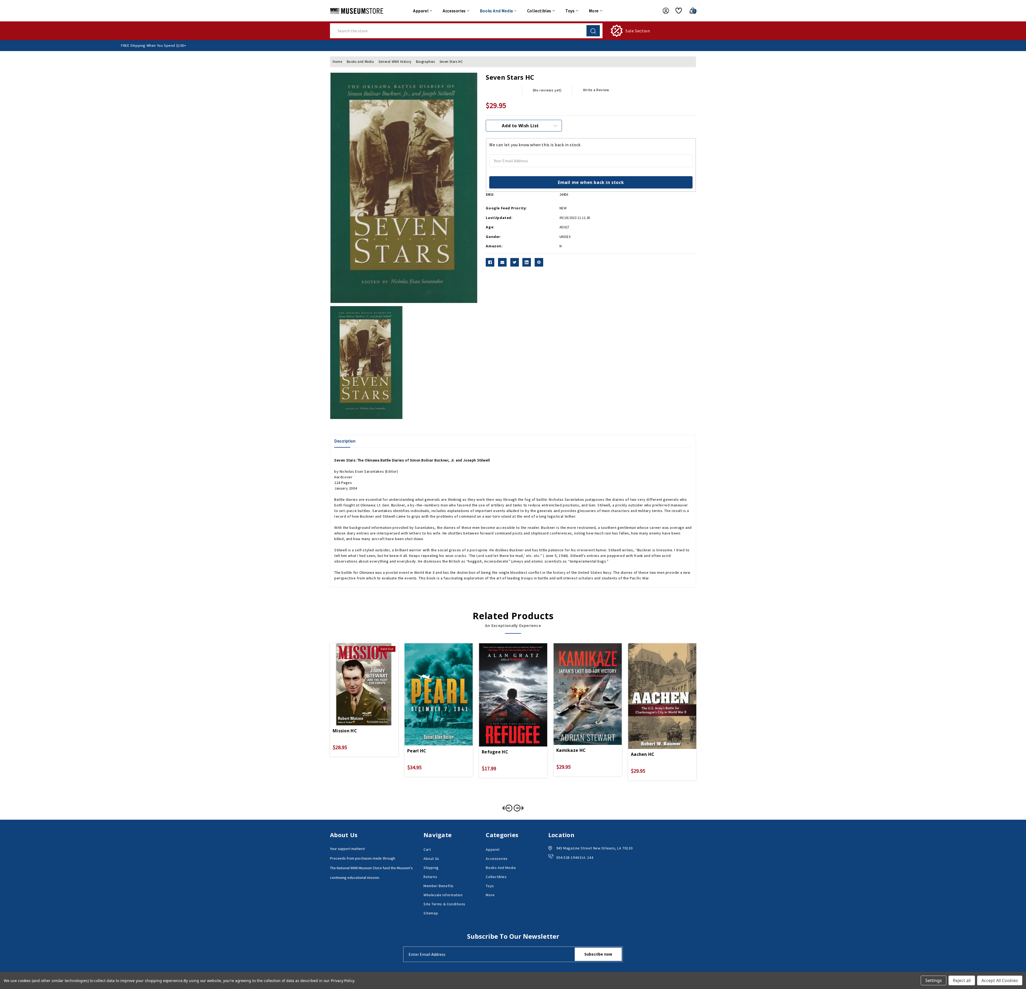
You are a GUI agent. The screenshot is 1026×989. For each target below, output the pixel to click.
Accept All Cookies (999, 980)
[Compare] (370, 677)
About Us (431, 858)
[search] (593, 30)
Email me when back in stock (591, 182)
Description (345, 441)
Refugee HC (495, 752)
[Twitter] (514, 262)
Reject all (962, 980)
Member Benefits (438, 885)
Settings (933, 980)
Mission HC (345, 731)
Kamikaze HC (571, 750)
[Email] (502, 262)
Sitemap (430, 913)
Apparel (421, 10)
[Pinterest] (539, 262)
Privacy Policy (342, 980)
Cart (427, 849)
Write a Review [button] (596, 89)
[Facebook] (490, 262)
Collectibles (539, 10)
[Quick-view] (358, 677)
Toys (569, 10)
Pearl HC (416, 751)
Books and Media (496, 10)
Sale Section (637, 30)
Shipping (431, 867)
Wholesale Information (443, 894)
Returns (430, 876)
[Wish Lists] (676, 10)
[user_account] (663, 10)
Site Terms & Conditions (444, 904)
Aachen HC (643, 754)
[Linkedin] (526, 262)
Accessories (454, 10)
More (594, 10)
